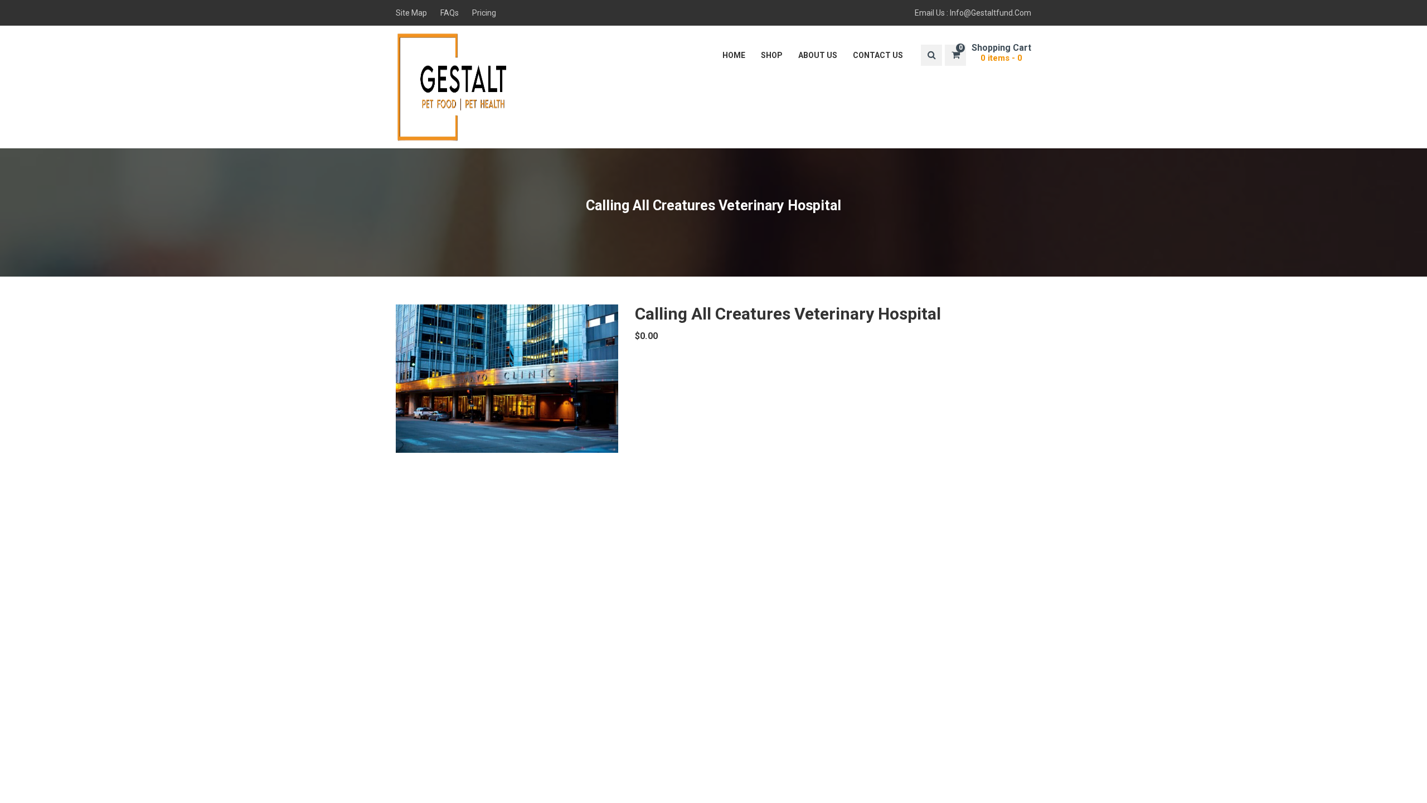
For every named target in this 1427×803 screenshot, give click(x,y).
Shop (772, 55)
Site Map (411, 12)
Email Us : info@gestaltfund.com (973, 12)
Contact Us (878, 55)
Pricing (484, 12)
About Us (817, 55)
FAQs (449, 12)
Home (733, 55)
